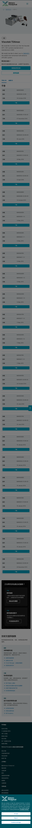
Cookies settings (16, 822)
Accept (16, 813)
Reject (16, 818)
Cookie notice (24, 809)
